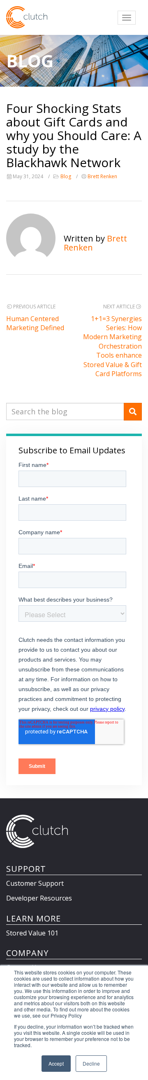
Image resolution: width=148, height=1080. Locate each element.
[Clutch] (26, 17)
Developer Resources (39, 898)
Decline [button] (91, 1063)
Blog (65, 176)
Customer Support (35, 883)
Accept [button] (56, 1063)
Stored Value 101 (32, 933)
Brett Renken (102, 176)
